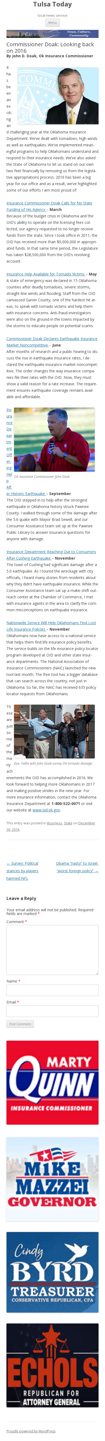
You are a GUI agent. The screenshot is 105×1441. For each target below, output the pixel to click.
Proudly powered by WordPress (30, 1431)
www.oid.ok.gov (46, 810)
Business (54, 823)
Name (13, 981)
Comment (16, 921)
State (68, 823)
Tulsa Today (52, 4)
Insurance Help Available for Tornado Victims (46, 274)
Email (12, 1002)
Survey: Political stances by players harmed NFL (22, 871)
